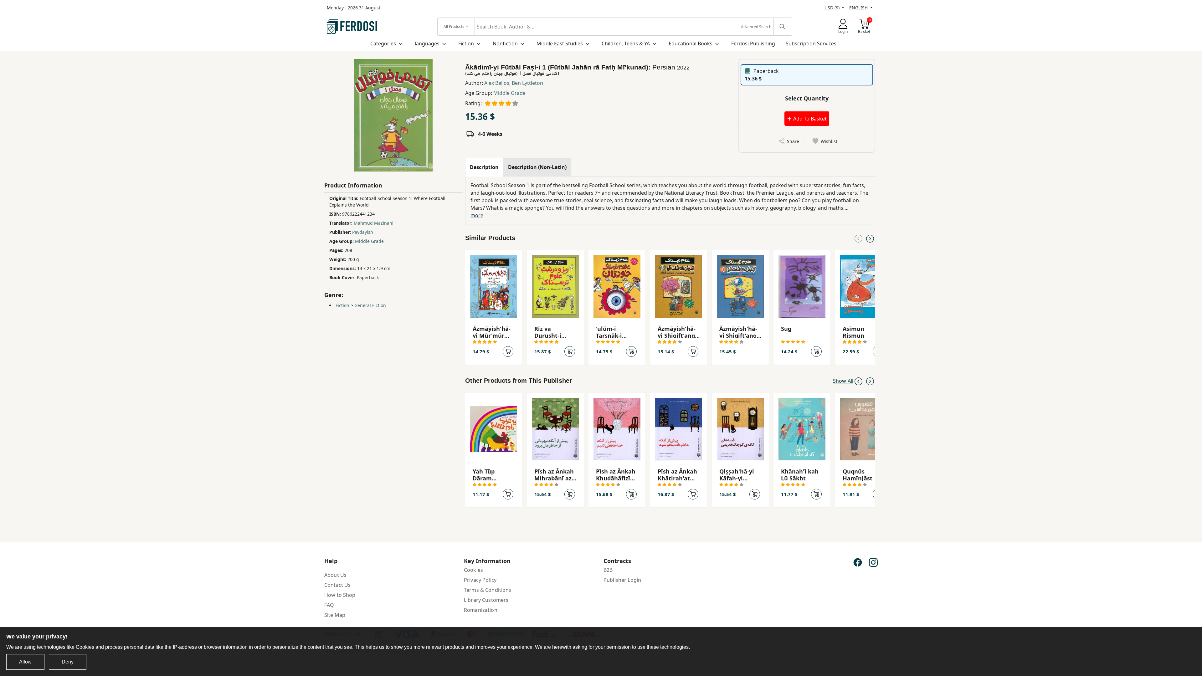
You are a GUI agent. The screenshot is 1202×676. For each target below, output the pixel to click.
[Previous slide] (858, 238)
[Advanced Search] (782, 27)
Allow (25, 661)
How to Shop (340, 595)
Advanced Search (756, 26)
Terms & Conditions (487, 589)
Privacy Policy (480, 579)
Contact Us (337, 584)
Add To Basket (809, 118)
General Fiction (370, 305)
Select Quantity (807, 98)
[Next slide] (870, 238)
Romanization (480, 610)
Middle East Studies (560, 43)
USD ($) (832, 8)
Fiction (466, 43)
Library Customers (486, 600)
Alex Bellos (496, 82)
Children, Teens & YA (626, 43)
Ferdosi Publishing (753, 43)
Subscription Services (811, 43)
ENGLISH (859, 8)
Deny (68, 661)
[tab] (484, 167)
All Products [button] (454, 26)
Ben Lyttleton (527, 82)
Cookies (473, 569)
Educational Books (690, 43)
